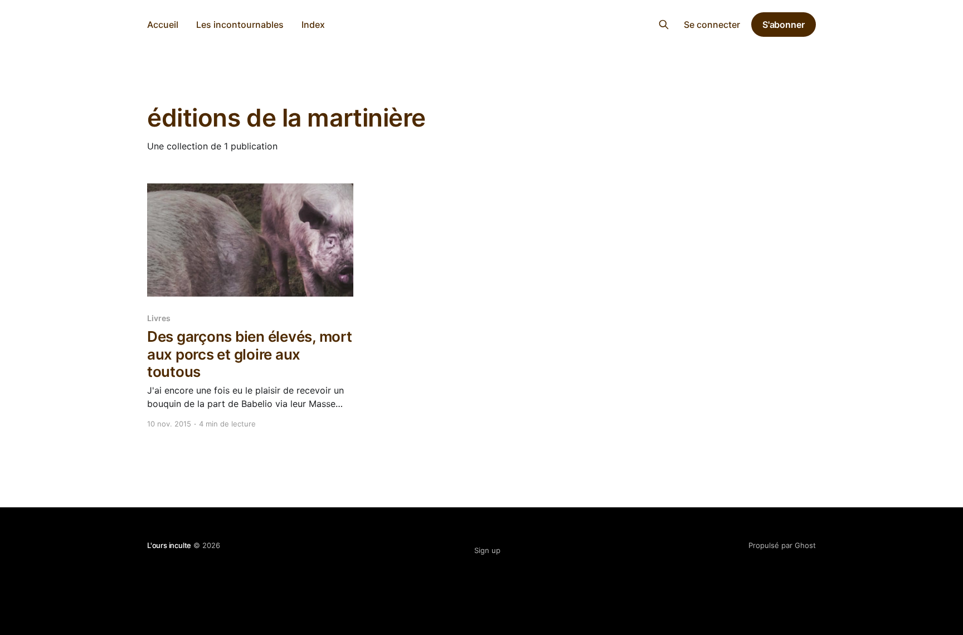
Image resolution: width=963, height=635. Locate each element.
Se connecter (712, 24)
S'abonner (783, 24)
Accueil (162, 24)
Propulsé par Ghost (782, 545)
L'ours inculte (482, 23)
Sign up (487, 550)
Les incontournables (240, 24)
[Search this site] (664, 24)
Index (313, 24)
